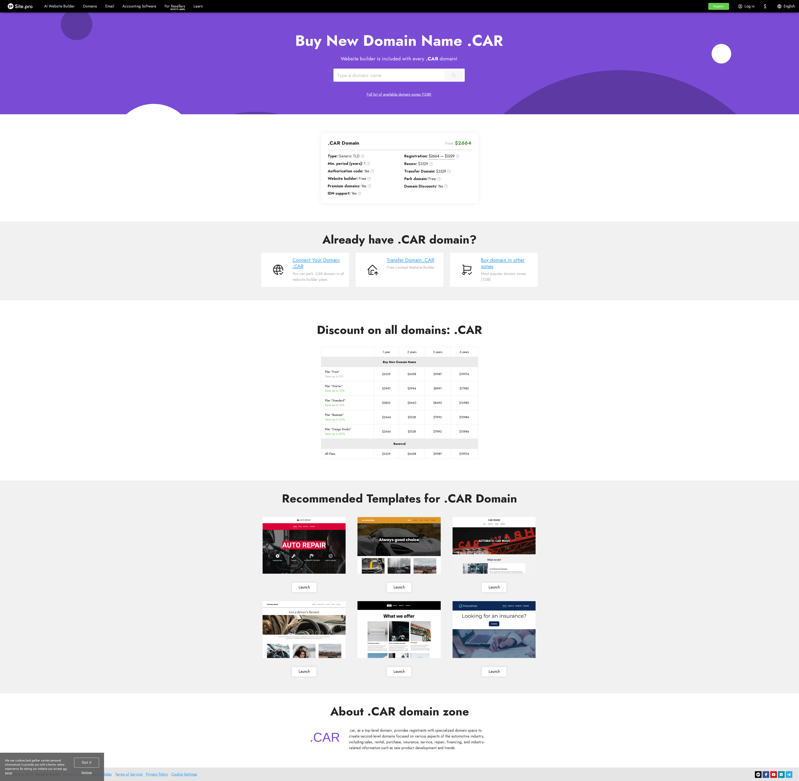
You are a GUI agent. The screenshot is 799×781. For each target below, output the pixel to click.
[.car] (325, 737)
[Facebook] (766, 774)
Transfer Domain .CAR (410, 260)
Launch (304, 587)
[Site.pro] (758, 774)
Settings (87, 772)
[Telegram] (789, 774)
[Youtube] (773, 774)
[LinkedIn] (781, 774)
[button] (718, 6)
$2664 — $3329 (442, 156)
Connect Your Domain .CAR (316, 263)
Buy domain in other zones (503, 263)
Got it (86, 762)
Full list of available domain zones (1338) (399, 94)
